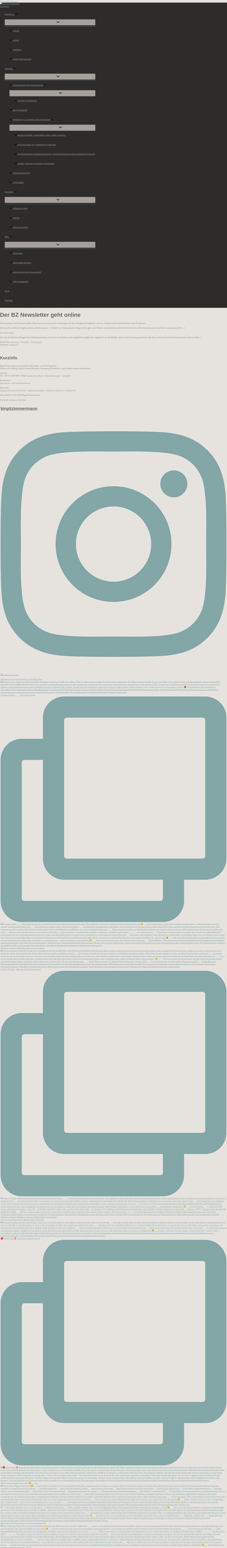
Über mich (17, 253)
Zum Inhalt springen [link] (9, 1)
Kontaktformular (52, 376)
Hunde (16, 40)
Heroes (16, 218)
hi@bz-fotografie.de (35, 376)
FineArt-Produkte (21, 173)
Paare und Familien (22, 59)
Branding (15, 342)
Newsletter (52, 323)
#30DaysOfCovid (20, 209)
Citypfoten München (55, 390)
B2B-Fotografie (20, 110)
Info (7, 237)
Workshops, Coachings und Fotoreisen (31, 120)
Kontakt (9, 301)
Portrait (17, 50)
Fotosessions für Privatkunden (28, 85)
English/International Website (13, 390)
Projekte (9, 192)
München (25, 342)
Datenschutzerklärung (21, 383)
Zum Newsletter (7, 332)
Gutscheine (18, 183)
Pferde (16, 31)
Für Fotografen (20, 282)
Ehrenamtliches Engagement (27, 272)
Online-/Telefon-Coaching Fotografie (35, 164)
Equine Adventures (36, 390)
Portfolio (10, 14)
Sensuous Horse (20, 227)
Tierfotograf (36, 342)
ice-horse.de (70, 390)
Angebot (9, 69)
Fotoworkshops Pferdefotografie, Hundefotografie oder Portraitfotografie (56, 154)
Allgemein (13, 344)
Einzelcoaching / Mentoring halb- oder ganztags (41, 135)
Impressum (5, 383)
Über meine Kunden (22, 263)
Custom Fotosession (27, 101)
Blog (7, 291)
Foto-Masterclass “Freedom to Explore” (36, 145)
